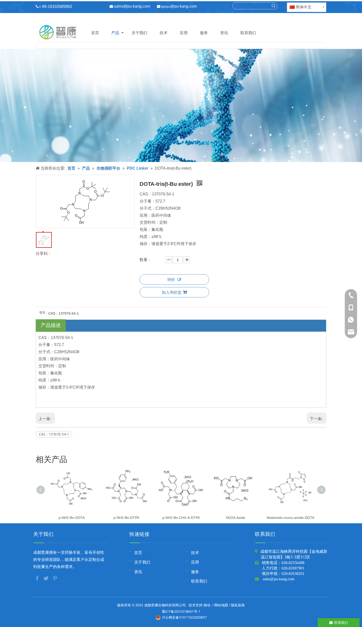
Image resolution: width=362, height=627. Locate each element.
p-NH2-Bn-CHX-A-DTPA (181, 518)
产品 (115, 32)
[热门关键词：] (273, 6)
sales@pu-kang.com (132, 6)
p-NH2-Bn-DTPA (126, 518)
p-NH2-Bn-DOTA (72, 518)
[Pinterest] (55, 578)
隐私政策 (238, 605)
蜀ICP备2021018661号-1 (181, 611)
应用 (184, 32)
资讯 (224, 32)
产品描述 (51, 325)
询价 (171, 279)
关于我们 (139, 32)
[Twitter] (46, 578)
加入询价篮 (171, 292)
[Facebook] (37, 578)
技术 (163, 32)
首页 (95, 32)
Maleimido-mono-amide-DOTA (290, 518)
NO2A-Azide (235, 518)
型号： (43, 312)
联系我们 (248, 32)
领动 (206, 605)
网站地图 (221, 605)
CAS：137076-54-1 (54, 434)
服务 (204, 32)
